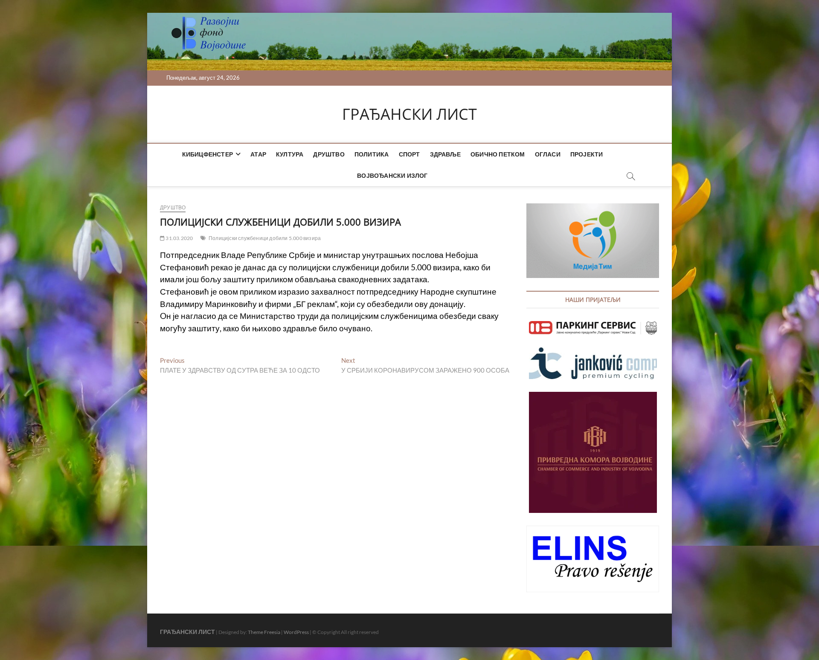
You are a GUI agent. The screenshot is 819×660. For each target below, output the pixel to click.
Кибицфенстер (207, 154)
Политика (371, 154)
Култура (289, 154)
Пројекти (586, 154)
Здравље (445, 154)
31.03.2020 (179, 238)
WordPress (296, 632)
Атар (258, 154)
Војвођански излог (392, 175)
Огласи (548, 154)
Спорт (409, 154)
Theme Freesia (264, 632)
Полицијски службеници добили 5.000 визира (265, 238)
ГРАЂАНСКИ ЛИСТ (409, 114)
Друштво (328, 154)
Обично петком (497, 154)
